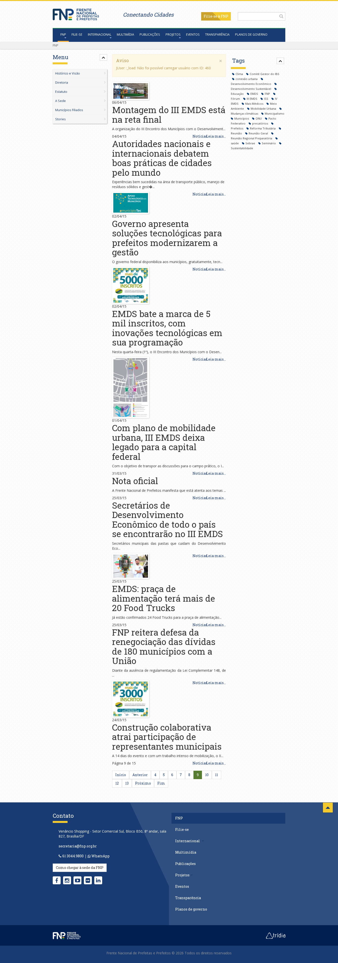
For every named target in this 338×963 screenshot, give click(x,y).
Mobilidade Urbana (264, 108)
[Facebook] (56, 880)
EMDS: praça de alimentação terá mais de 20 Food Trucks (163, 598)
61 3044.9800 (73, 856)
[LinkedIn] (98, 880)
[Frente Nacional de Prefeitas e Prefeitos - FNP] (67, 935)
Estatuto (61, 92)
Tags (238, 60)
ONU (259, 118)
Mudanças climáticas (245, 113)
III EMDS (252, 98)
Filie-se (210, 16)
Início (120, 774)
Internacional (99, 34)
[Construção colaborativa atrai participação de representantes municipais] (130, 698)
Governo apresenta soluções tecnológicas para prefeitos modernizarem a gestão (167, 238)
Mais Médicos (254, 103)
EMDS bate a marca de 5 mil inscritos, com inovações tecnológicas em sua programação (167, 328)
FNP (63, 34)
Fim (161, 783)
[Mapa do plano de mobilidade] (130, 387)
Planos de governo (251, 34)
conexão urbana (247, 79)
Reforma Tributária (263, 128)
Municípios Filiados (69, 110)
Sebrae (250, 143)
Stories (60, 119)
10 (207, 774)
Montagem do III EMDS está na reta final (168, 114)
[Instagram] (67, 880)
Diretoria (61, 82)
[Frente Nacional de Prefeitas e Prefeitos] (76, 13)
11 (216, 774)
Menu (60, 57)
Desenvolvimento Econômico (251, 84)
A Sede (60, 101)
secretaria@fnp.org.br (78, 846)
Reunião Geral (259, 133)
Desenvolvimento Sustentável (251, 89)
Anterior (140, 774)
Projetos (173, 34)
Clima (240, 74)
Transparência (217, 34)
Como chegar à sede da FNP (79, 867)
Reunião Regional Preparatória (252, 138)
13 (127, 783)
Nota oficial (135, 480)
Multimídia (125, 34)
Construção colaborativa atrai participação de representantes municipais (167, 736)
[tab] (80, 89)
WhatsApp (100, 856)
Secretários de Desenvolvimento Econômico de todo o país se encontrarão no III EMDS (167, 519)
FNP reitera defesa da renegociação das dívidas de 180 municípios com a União (164, 646)
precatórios (260, 123)
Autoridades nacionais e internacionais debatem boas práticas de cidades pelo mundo (162, 158)
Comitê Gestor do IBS (264, 74)
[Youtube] (77, 880)
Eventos (193, 34)
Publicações (150, 34)
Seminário (269, 143)
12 (117, 783)
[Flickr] (88, 880)
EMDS (254, 94)
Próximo (143, 783)
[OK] (281, 16)
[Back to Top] (328, 807)
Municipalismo (274, 113)
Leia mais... (216, 136)
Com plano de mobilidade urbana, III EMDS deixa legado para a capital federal (164, 442)
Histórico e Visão (67, 73)
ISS (266, 98)
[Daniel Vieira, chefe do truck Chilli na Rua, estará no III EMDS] (130, 565)
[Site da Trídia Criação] (275, 935)
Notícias (200, 136)
